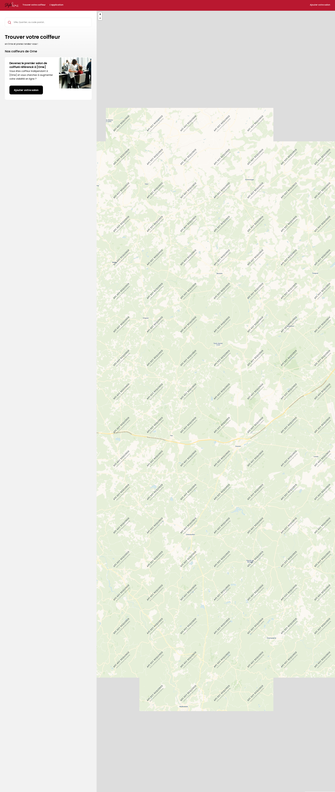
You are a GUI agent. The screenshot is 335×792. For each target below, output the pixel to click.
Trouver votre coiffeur (34, 5)
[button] (100, 14)
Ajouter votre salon (320, 5)
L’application (56, 5)
